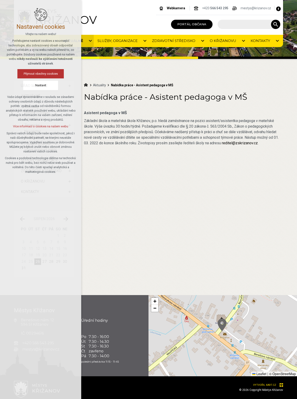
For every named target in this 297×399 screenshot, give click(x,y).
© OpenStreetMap (282, 373)
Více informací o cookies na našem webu (40, 126)
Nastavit (40, 85)
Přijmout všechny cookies (41, 73)
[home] (87, 84)
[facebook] (278, 8)
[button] (222, 325)
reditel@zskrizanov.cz (240, 143)
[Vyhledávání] (247, 24)
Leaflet (260, 373)
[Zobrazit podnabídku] (90, 41)
